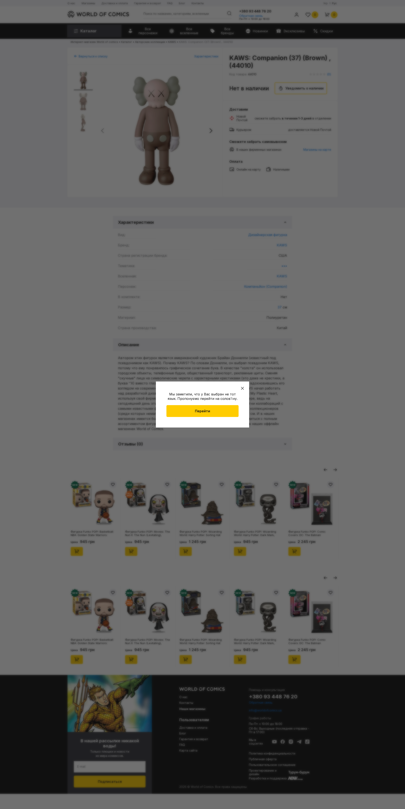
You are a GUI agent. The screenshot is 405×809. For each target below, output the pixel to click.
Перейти (202, 411)
